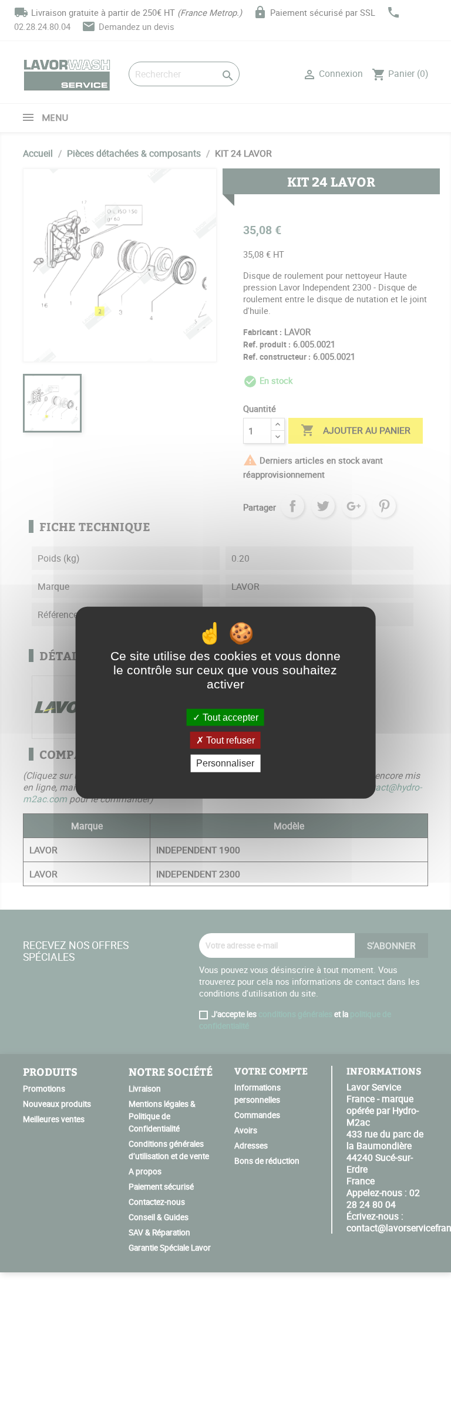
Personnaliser (225, 763)
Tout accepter (229, 717)
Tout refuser (229, 740)
